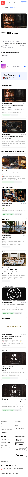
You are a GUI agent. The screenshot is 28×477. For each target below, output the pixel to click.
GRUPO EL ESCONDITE (7, 286)
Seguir (22, 75)
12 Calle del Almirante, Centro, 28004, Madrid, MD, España (13, 46)
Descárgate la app (6, 439)
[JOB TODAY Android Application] (19, 443)
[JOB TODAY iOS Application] (19, 439)
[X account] (12, 465)
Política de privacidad (6, 472)
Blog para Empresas (6, 429)
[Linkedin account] (15, 465)
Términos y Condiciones (19, 472)
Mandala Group (6, 318)
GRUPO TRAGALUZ (6, 219)
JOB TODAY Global (19, 428)
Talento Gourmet (6, 350)
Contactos (4, 445)
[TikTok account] (1, 465)
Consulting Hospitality (7, 155)
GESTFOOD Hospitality (7, 187)
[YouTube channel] (10, 465)
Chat (25, 66)
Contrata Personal (14, 3)
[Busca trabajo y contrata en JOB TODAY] (3, 3)
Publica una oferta (6, 426)
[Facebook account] (7, 465)
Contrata (3, 424)
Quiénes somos (5, 442)
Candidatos (4, 432)
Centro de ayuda (5, 448)
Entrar (23, 3)
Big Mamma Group (6, 251)
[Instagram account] (4, 465)
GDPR (2, 473)
